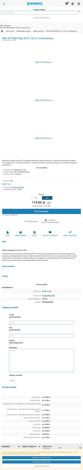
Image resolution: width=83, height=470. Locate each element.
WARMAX (6, 446)
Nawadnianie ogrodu (24, 31)
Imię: (14, 329)
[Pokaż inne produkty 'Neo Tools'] (41, 184)
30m (11, 181)
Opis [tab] (8, 235)
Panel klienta (29, 446)
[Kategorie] (78, 3)
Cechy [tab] (34, 235)
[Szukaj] (79, 11)
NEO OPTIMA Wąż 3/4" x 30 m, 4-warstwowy (61, 31)
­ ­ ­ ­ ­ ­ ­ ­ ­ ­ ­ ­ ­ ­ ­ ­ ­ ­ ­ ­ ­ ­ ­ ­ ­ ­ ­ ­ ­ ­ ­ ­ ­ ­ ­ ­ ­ (71, 447)
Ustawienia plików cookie (41, 466)
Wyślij (12, 380)
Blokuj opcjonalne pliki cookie (41, 462)
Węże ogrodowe (38, 31)
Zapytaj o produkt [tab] (50, 235)
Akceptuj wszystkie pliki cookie (41, 457)
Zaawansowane (38, 17)
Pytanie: (16, 342)
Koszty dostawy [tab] (70, 235)
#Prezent (46, 17)
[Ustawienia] (72, 3)
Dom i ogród (10, 31)
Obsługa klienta (47, 447)
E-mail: (14, 316)
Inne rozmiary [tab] (20, 235)
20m (35, 198)
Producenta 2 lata (18, 187)
